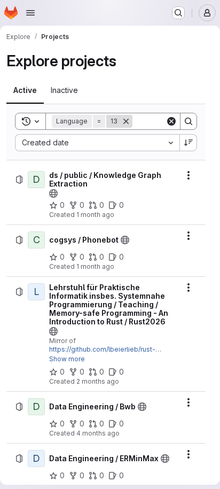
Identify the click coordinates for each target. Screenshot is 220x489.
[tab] (25, 90)
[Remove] (126, 121)
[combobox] (97, 142)
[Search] (188, 121)
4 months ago (98, 433)
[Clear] (171, 121)
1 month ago (95, 215)
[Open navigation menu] (30, 12)
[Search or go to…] (178, 12)
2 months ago (97, 381)
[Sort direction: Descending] (188, 142)
